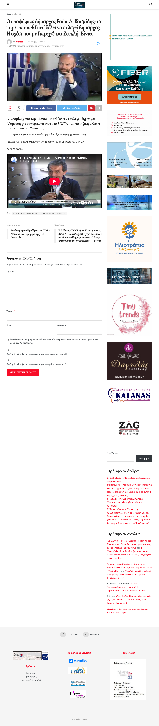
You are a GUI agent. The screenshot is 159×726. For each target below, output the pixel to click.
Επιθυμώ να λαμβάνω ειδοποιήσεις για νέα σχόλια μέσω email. (37, 354)
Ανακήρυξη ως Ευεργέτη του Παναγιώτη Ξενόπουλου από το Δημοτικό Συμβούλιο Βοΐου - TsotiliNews (129, 568)
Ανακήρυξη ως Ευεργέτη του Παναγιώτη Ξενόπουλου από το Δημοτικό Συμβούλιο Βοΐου (129, 575)
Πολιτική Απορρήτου (31, 680)
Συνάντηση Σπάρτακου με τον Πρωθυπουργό (128, 523)
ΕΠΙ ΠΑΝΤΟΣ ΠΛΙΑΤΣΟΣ (53, 213)
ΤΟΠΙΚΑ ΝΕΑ (58, 46)
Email (10, 325)
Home (9, 14)
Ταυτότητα (31, 673)
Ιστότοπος (61, 325)
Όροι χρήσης (31, 676)
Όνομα (11, 311)
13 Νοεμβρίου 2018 (36, 41)
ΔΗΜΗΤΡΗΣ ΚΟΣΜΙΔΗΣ (25, 213)
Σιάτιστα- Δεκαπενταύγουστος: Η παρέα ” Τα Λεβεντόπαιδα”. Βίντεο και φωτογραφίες (126, 587)
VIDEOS (17, 14)
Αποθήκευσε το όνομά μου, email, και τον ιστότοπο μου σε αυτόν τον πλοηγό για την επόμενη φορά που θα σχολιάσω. (54, 341)
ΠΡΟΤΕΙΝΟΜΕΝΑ (25, 46)
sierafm (19, 41)
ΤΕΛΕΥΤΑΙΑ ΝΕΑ (43, 46)
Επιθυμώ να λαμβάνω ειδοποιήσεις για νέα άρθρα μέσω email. (37, 364)
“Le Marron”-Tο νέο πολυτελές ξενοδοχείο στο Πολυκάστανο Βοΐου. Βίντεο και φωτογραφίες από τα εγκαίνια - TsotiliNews (129, 545)
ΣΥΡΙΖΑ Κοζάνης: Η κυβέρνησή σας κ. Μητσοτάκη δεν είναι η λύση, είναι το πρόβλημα (125, 502)
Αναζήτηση (112, 453)
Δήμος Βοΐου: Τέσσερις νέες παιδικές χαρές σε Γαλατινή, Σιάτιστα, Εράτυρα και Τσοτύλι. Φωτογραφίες (129, 600)
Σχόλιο (11, 271)
